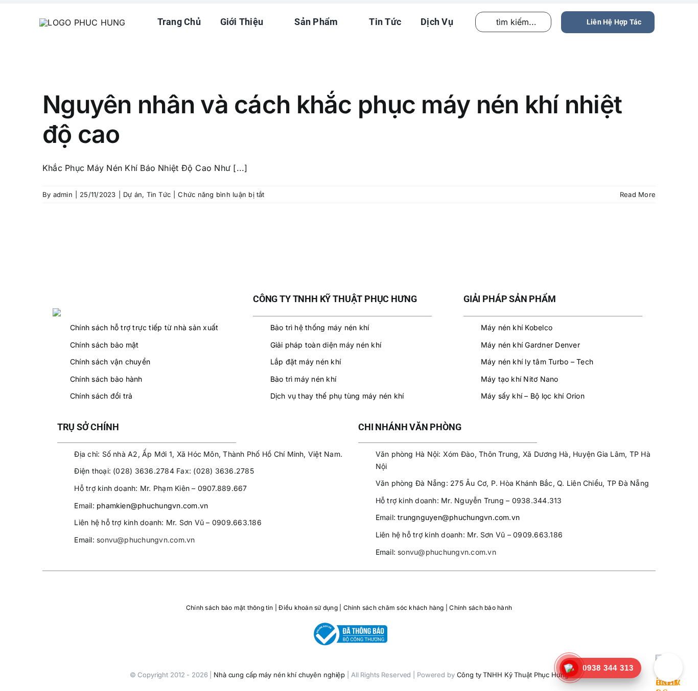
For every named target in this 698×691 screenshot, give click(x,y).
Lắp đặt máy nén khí (305, 361)
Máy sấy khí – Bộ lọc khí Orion (533, 395)
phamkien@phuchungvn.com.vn (152, 505)
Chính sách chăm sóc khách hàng (393, 607)
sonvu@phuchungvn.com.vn (146, 539)
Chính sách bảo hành (106, 379)
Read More (638, 194)
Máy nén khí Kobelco (517, 327)
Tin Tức (159, 194)
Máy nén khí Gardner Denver (530, 344)
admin (63, 194)
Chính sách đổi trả (101, 395)
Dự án (132, 194)
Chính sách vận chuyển (110, 361)
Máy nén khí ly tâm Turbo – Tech (537, 361)
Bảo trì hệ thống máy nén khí (319, 327)
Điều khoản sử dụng (307, 607)
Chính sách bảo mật (104, 344)
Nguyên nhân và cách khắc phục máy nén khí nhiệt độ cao (332, 119)
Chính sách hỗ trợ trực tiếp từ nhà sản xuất (144, 327)
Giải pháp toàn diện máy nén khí (325, 344)
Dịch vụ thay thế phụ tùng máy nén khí (337, 395)
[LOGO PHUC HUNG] (95, 312)
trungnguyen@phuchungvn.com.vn (459, 517)
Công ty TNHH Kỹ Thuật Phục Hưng (513, 675)
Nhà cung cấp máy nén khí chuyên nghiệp (279, 675)
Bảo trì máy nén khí (303, 379)
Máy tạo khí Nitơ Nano (520, 379)
